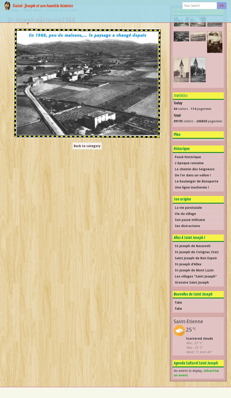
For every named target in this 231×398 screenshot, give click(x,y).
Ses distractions (187, 226)
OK (221, 5)
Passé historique (188, 157)
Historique (102, 17)
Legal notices (118, 391)
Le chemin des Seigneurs (195, 169)
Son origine (182, 199)
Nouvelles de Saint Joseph (193, 294)
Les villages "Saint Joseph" (196, 276)
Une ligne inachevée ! (192, 187)
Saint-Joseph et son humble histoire (42, 5)
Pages (88, 5)
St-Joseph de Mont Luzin (194, 270)
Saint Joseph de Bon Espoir (196, 258)
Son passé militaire (190, 220)
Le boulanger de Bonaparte (196, 181)
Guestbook (124, 17)
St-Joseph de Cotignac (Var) (197, 252)
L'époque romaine (189, 163)
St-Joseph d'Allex (188, 264)
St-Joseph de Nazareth (192, 246)
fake (178, 302)
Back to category (87, 146)
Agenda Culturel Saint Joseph (196, 363)
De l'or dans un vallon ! (193, 175)
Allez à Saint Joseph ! (189, 237)
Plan (177, 134)
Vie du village (185, 214)
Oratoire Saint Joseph (192, 282)
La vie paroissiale (188, 207)
